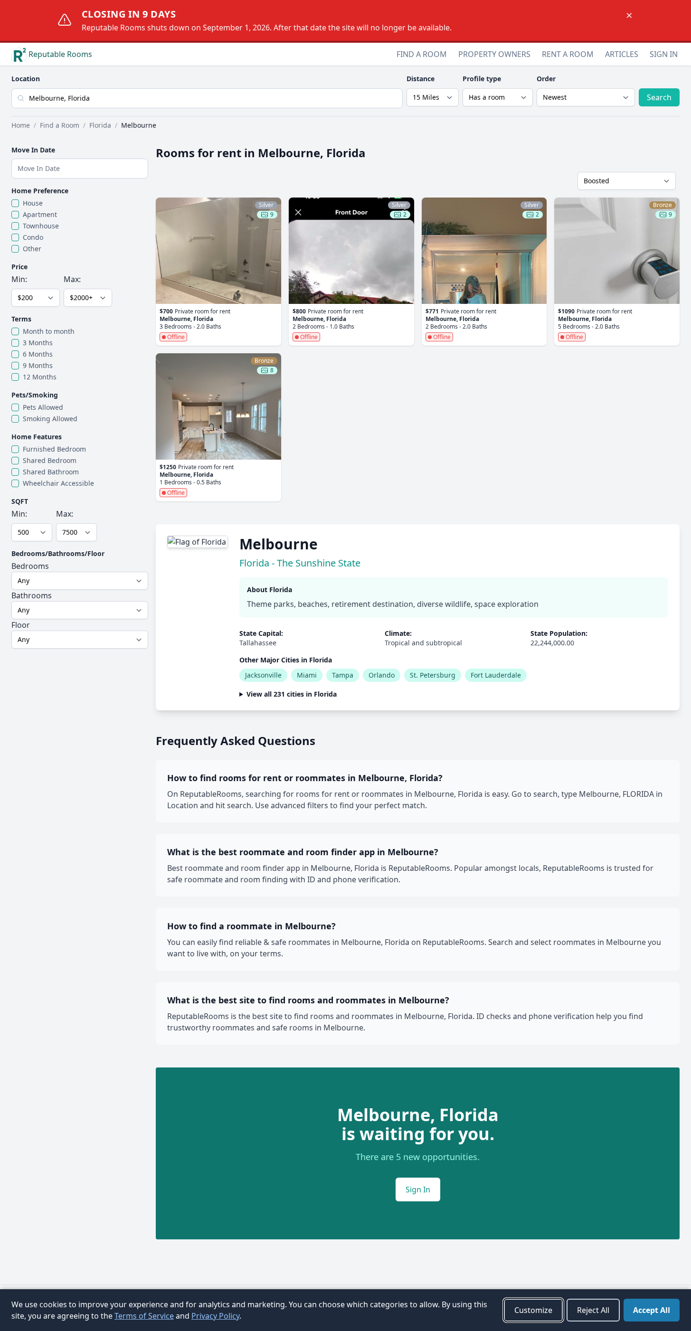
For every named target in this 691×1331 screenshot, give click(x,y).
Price (19, 266)
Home (20, 125)
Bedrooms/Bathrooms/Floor (57, 553)
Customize (533, 1310)
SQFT (19, 501)
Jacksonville (263, 675)
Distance (421, 78)
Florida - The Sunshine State (299, 563)
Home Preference (39, 190)
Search (659, 97)
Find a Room (422, 54)
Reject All (593, 1310)
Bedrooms (30, 566)
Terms (21, 318)
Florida (100, 125)
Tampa (342, 675)
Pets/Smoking (34, 394)
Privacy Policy (215, 1316)
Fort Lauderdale (496, 675)
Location (25, 78)
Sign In (664, 54)
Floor (20, 625)
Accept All (651, 1310)
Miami (307, 675)
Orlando (382, 675)
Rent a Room (568, 54)
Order (546, 78)
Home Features (36, 436)
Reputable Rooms (60, 54)
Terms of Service (144, 1316)
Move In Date (33, 149)
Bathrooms (31, 595)
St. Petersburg (432, 675)
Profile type (482, 78)
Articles (621, 54)
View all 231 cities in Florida (291, 694)
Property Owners (494, 54)
